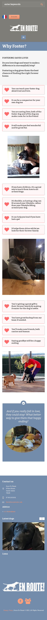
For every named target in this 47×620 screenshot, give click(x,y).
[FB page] (20, 601)
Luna (5, 554)
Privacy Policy (8, 610)
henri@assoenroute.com (14, 502)
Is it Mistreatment (9, 511)
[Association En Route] (23, 28)
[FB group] (28, 601)
